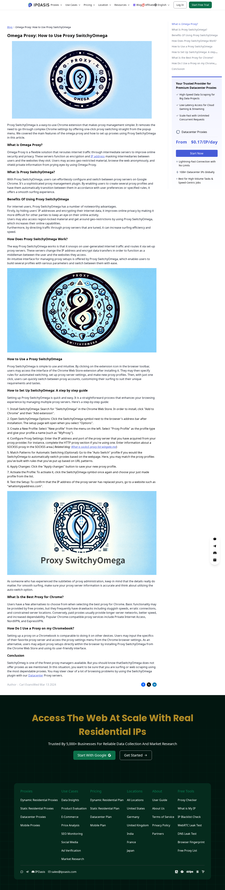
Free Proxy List (187, 850)
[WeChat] (21, 871)
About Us (158, 808)
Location (103, 4)
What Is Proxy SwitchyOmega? (189, 29)
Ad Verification (71, 850)
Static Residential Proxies (37, 808)
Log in (180, 4)
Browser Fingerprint (191, 842)
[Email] (214, 560)
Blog (9, 27)
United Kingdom (138, 825)
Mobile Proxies (30, 825)
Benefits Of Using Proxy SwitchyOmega (195, 35)
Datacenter (35, 675)
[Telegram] (27, 871)
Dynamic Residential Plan (107, 800)
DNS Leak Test (187, 834)
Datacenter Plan (101, 817)
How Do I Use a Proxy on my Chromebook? (196, 63)
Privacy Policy (161, 825)
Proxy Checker (187, 800)
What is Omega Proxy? (185, 24)
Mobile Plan (98, 825)
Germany (133, 817)
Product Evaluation (74, 808)
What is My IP (187, 808)
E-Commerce (69, 817)
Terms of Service (163, 817)
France (131, 842)
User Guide (159, 800)
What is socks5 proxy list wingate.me (93, 447)
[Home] (38, 5)
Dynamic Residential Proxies (39, 800)
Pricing (88, 4)
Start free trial (200, 4)
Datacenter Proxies (33, 817)
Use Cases (71, 4)
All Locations (135, 800)
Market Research (72, 859)
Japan (130, 850)
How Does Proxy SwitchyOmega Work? (194, 40)
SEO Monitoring (72, 834)
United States (136, 808)
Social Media (69, 842)
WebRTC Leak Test (190, 825)
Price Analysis (70, 825)
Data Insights (70, 800)
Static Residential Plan (104, 808)
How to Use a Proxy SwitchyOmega (192, 46)
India (130, 834)
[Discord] (214, 552)
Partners (158, 834)
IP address (98, 156)
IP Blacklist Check (189, 817)
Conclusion (178, 69)
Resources (120, 4)
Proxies (55, 4)
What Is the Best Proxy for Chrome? (192, 57)
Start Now (196, 153)
